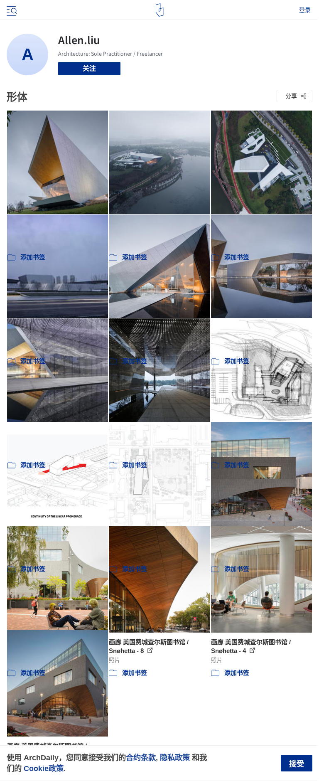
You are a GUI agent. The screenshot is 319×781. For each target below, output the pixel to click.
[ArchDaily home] (160, 10)
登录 (305, 10)
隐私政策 (175, 757)
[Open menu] (11, 10)
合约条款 (141, 757)
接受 (296, 764)
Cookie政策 (44, 768)
